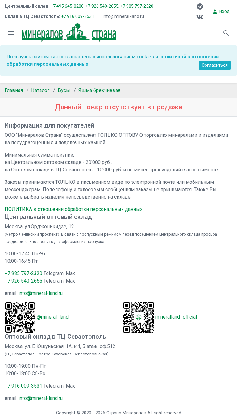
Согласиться (215, 65)
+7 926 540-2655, (102, 6)
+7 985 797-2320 (136, 6)
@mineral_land (53, 317)
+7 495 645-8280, (68, 6)
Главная (14, 90)
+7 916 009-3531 (77, 16)
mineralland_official (176, 317)
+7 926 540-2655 (23, 281)
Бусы (64, 90)
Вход (221, 11)
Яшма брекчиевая (99, 90)
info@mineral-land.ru (123, 16)
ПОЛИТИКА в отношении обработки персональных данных (74, 209)
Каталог (40, 90)
